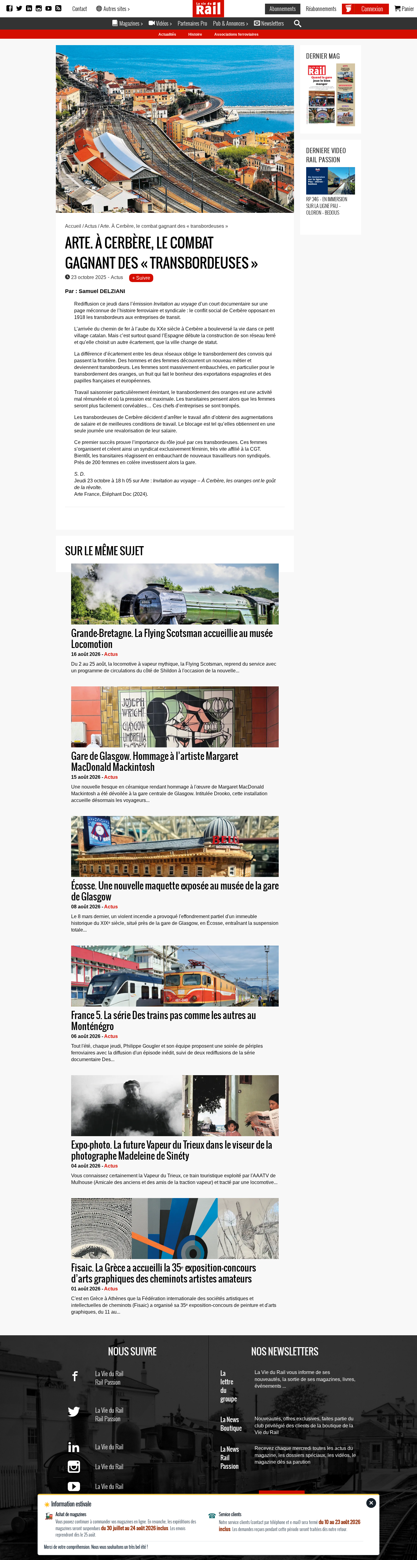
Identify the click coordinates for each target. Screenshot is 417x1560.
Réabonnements (321, 9)
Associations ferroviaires (236, 34)
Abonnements (283, 9)
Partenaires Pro (192, 23)
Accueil (73, 226)
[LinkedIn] (29, 9)
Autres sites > (115, 9)
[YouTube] (48, 9)
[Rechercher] (300, 23)
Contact (79, 9)
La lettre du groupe (228, 1386)
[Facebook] (9, 9)
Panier (407, 9)
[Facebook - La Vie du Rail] (81, 1386)
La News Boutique (231, 1424)
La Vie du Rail (109, 1373)
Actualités (167, 34)
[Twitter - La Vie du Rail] (81, 1422)
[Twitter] (19, 9)
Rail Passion (107, 1381)
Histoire (195, 34)
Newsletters (272, 23)
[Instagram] (39, 9)
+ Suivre (141, 278)
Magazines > (130, 23)
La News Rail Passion (229, 1458)
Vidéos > (163, 23)
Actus (91, 226)
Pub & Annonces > (230, 23)
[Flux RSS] (58, 9)
